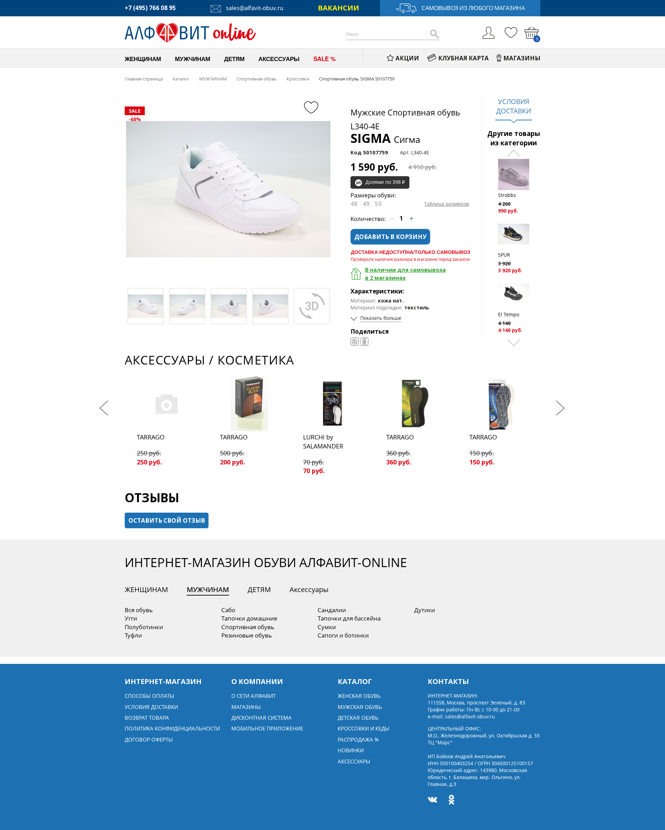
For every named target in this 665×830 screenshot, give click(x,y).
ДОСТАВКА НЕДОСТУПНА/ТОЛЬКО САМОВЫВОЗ (410, 251)
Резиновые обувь (246, 635)
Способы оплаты (149, 695)
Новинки (351, 750)
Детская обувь (358, 717)
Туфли (133, 635)
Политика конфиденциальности (172, 728)
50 (378, 204)
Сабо (228, 610)
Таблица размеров (446, 203)
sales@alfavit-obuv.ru (253, 8)
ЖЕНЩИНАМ (146, 589)
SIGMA (385, 138)
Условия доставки (151, 706)
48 (354, 204)
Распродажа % (358, 739)
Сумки (327, 627)
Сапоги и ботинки (343, 635)
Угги (131, 618)
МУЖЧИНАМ (208, 589)
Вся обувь (139, 610)
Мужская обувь (360, 706)
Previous (513, 154)
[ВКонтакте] (355, 341)
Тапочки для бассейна (349, 618)
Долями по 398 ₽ (385, 182)
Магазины (246, 706)
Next (513, 342)
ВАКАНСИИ (338, 7)
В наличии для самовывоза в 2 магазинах (405, 274)
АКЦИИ (407, 58)
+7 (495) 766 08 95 (150, 8)
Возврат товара (147, 717)
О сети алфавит (253, 695)
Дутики (424, 610)
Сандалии (332, 610)
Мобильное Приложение (267, 728)
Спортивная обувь (247, 627)
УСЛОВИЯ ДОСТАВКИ (513, 106)
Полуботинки (144, 627)
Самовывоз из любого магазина (473, 8)
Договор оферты (149, 739)
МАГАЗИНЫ (521, 58)
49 (366, 204)
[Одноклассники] (364, 341)
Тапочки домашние (249, 618)
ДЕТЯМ (259, 589)
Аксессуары (309, 589)
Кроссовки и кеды (363, 728)
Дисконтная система (261, 717)
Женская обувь (359, 695)
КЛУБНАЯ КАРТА (463, 58)
